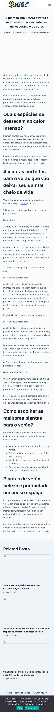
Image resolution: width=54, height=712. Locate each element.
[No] (50, 703)
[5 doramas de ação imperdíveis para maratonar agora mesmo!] (27, 567)
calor (25, 75)
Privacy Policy (40, 693)
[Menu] (49, 4)
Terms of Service (22, 693)
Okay (20, 708)
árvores (39, 389)
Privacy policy (31, 708)
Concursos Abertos (40, 32)
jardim (23, 203)
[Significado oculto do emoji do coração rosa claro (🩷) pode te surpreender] (27, 654)
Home (9, 693)
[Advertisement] (27, 55)
